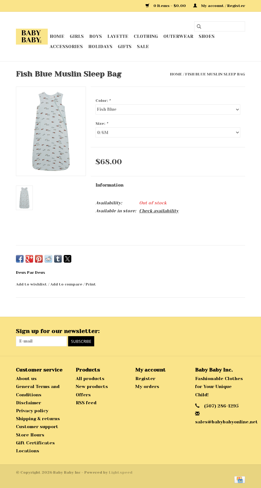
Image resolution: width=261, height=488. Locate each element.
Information (109, 184)
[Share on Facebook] (20, 259)
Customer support (37, 426)
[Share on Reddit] (48, 259)
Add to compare (66, 284)
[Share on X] (67, 259)
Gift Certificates (35, 442)
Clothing (146, 36)
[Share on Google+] (29, 259)
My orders (147, 386)
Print (91, 284)
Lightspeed (120, 472)
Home (57, 36)
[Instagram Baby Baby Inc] (240, 331)
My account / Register (222, 6)
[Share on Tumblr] (58, 259)
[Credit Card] (238, 479)
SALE (143, 46)
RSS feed (86, 402)
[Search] (199, 26)
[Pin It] (39, 259)
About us (26, 378)
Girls (77, 36)
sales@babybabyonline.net (226, 421)
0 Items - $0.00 (169, 6)
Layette (117, 36)
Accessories (66, 46)
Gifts (124, 46)
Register (145, 378)
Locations (27, 450)
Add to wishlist (32, 284)
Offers (83, 394)
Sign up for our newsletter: (58, 331)
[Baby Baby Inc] (32, 37)
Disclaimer (28, 402)
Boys (95, 36)
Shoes (207, 36)
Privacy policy (32, 410)
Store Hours (30, 434)
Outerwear (178, 36)
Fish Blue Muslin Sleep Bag (215, 74)
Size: (101, 123)
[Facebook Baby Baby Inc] (228, 331)
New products (92, 386)
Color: (102, 100)
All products (90, 378)
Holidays (100, 46)
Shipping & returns (38, 418)
